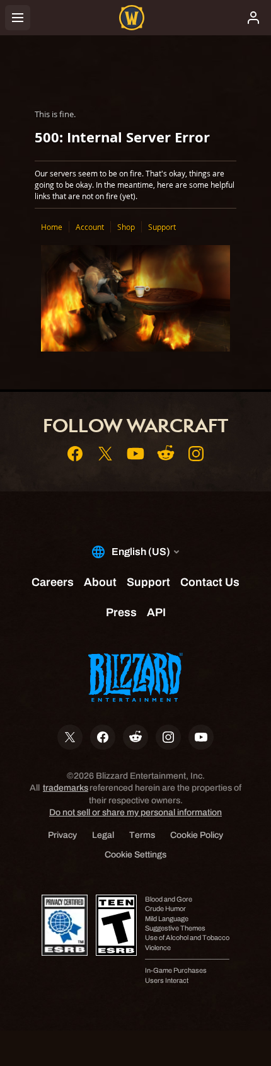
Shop (126, 227)
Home (51, 227)
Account (90, 227)
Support (162, 227)
